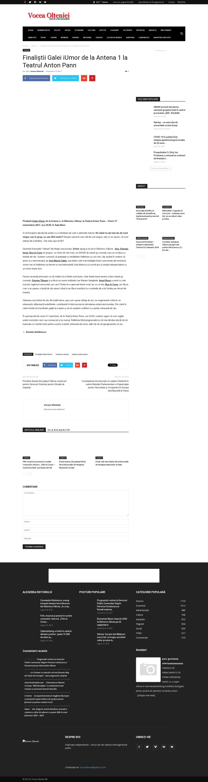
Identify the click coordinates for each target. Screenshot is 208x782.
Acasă (25, 45)
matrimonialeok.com (34, 682)
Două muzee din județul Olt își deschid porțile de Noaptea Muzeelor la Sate (72, 464)
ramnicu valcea (62, 354)
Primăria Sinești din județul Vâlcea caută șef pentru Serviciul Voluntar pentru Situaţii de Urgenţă (45, 384)
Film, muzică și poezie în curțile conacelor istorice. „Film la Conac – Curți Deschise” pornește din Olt (39, 464)
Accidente (127, 30)
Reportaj (140, 30)
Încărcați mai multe (160, 168)
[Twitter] (30, 2)
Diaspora (130, 37)
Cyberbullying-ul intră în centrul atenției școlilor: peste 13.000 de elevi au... (56, 634)
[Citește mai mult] (146, 695)
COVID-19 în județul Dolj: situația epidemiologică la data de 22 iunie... (169, 140)
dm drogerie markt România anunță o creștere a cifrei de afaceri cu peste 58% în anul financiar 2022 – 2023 (46, 712)
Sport (43, 37)
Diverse (75, 37)
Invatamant (166, 30)
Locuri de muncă (114, 37)
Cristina (28, 695)
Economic (140, 207)
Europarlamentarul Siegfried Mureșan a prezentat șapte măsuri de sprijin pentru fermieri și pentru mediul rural (47, 699)
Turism (53, 37)
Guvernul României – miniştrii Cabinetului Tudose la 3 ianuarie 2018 (147, 245)
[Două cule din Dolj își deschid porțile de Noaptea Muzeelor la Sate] (112, 447)
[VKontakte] (40, 2)
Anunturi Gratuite (162, 37)
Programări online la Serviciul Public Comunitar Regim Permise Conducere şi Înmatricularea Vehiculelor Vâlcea (46, 662)
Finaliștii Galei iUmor (43, 354)
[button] (181, 33)
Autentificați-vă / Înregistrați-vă (151, 2)
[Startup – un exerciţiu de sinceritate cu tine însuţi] (143, 126)
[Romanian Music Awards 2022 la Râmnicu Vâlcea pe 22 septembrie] (87, 622)
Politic (57, 30)
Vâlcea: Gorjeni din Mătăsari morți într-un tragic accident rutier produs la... (111, 637)
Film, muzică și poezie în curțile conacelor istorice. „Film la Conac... (56, 619)
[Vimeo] (35, 2)
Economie (79, 30)
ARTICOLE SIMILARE (34, 430)
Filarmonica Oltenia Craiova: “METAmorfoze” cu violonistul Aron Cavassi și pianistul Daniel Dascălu (45, 685)
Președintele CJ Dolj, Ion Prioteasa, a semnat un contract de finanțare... (169, 155)
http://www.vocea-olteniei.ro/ (54, 409)
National (87, 37)
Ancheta (152, 30)
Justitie (103, 30)
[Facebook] (25, 2)
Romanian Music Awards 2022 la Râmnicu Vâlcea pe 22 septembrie (112, 622)
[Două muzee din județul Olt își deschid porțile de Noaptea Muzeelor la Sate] (75, 447)
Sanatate (32, 37)
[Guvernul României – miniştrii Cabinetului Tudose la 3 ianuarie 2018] (147, 232)
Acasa (30, 30)
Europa (99, 37)
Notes (27, 709)
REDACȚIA (181, 2)
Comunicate (144, 37)
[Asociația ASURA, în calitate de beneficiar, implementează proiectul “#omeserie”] (147, 200)
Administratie (43, 30)
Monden (64, 37)
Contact (171, 2)
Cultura (91, 30)
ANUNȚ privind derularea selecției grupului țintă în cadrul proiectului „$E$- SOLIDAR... (169, 110)
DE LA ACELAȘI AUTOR (59, 430)
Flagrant (114, 30)
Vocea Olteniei (37, 71)
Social (68, 30)
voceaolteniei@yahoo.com (93, 767)
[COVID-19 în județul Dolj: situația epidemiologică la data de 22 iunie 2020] (143, 140)
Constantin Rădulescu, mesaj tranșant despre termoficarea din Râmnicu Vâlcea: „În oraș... (55, 603)
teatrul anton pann (80, 354)
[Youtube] (45, 2)
